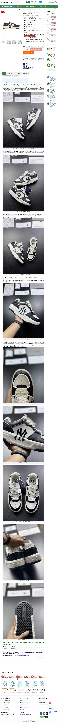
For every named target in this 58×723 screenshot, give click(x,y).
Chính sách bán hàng (25, 705)
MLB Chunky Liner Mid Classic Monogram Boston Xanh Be (34, 684)
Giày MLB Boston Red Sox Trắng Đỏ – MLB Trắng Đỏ (5, 683)
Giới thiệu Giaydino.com (25, 702)
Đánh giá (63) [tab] (25, 73)
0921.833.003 (22, 714)
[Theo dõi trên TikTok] (47, 713)
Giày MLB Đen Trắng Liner (32, 58)
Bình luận (52, 100)
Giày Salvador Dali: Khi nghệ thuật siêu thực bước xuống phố (52, 97)
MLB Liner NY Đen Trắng (34, 60)
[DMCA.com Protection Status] (45, 717)
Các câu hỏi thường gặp (6, 702)
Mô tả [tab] (4, 73)
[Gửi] (28, 2)
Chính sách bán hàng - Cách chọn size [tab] (10, 75)
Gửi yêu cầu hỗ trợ (5, 704)
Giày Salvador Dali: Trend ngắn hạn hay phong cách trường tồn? (52, 91)
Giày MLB (9, 9)
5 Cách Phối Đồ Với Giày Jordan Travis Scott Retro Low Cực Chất (53, 104)
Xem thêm (51, 69)
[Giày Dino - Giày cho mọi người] (6, 2)
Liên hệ (22, 709)
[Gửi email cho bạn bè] (28, 68)
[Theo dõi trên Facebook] (41, 713)
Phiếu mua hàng (24, 700)
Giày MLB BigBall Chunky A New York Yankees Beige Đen (27, 684)
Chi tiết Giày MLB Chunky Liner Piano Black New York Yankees (14, 80)
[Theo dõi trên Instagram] (44, 713)
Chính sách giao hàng (6, 705)
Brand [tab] (19, 73)
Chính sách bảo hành (5, 709)
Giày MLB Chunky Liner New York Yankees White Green (42, 683)
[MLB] (25, 65)
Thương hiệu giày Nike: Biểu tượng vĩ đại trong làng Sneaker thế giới (52, 85)
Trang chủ (3, 9)
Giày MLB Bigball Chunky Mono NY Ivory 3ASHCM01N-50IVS (12, 684)
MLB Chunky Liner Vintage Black (33, 59)
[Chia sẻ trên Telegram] (32, 68)
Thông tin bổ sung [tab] (11, 73)
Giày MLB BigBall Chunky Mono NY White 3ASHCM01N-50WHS (19, 684)
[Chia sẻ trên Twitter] (26, 68)
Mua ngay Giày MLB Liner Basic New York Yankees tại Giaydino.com (15, 82)
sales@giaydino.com (5, 717)
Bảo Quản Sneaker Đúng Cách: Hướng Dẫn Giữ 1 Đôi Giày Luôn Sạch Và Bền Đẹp (53, 78)
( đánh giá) (31, 15)
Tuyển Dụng (23, 704)
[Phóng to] (3, 38)
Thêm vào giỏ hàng (35, 49)
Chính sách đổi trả (5, 707)
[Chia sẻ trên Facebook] (24, 68)
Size (24, 46)
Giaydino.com (32, 721)
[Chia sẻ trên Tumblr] (30, 68)
